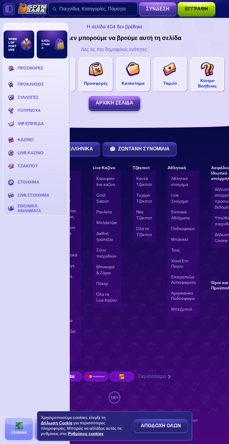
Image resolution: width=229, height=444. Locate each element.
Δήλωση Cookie (56, 423)
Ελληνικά (80, 149)
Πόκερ (102, 283)
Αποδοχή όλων (161, 425)
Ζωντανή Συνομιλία (144, 149)
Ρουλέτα (104, 212)
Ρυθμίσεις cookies (85, 433)
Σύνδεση (157, 9)
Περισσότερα (152, 376)
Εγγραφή (196, 9)
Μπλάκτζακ (106, 222)
